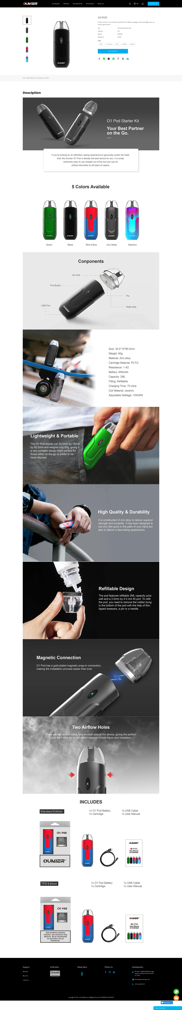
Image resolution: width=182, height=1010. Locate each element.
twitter (108, 58)
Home (24, 78)
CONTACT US (153, 3)
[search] (130, 4)
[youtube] (114, 972)
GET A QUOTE (113, 51)
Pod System (56, 4)
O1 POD (46, 78)
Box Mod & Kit (77, 4)
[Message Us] (167, 1003)
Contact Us (26, 980)
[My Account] (142, 4)
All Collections (31, 78)
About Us (101, 4)
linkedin (127, 58)
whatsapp (113, 58)
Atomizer (66, 4)
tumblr (123, 58)
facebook (99, 58)
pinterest (118, 58)
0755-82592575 (140, 984)
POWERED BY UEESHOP (107, 997)
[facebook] (106, 972)
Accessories (90, 4)
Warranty (25, 971)
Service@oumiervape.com (142, 979)
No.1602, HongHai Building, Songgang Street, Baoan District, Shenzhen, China (144, 973)
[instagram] (110, 972)
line (104, 58)
